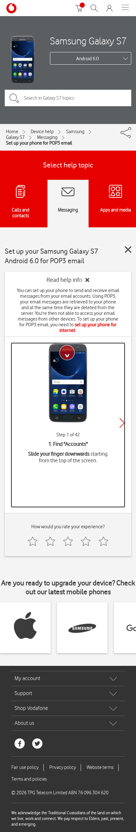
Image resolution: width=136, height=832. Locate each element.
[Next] (122, 423)
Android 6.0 (87, 59)
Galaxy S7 (15, 137)
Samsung (75, 131)
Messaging (47, 137)
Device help (42, 131)
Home (12, 131)
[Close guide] (128, 249)
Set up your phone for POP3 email (39, 143)
